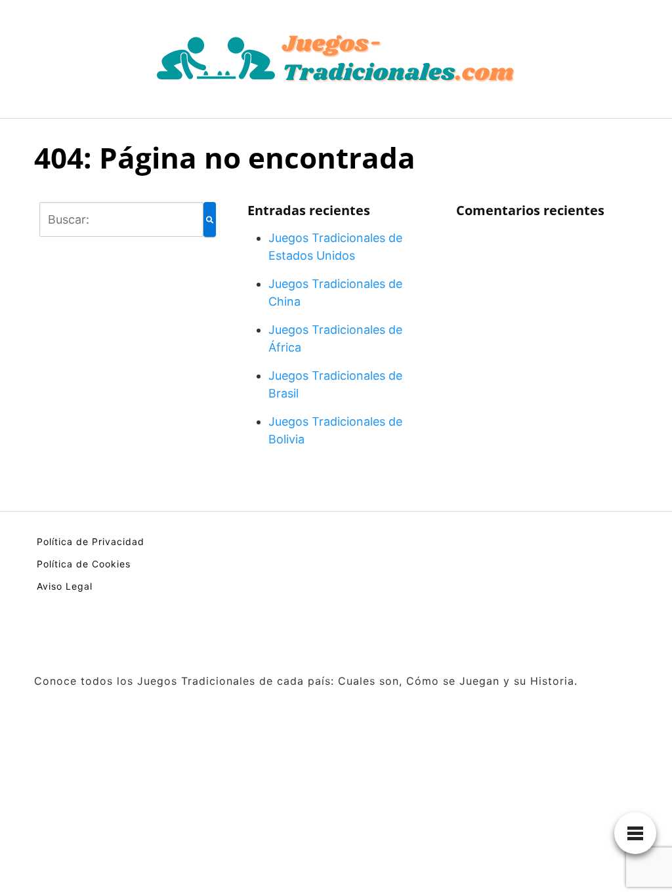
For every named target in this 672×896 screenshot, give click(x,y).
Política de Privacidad (90, 541)
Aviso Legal (65, 586)
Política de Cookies (84, 563)
